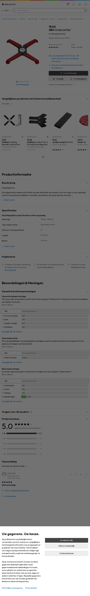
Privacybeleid (31, 588)
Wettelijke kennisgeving (12, 588)
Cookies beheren (66, 553)
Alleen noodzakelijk (66, 546)
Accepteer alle (66, 540)
